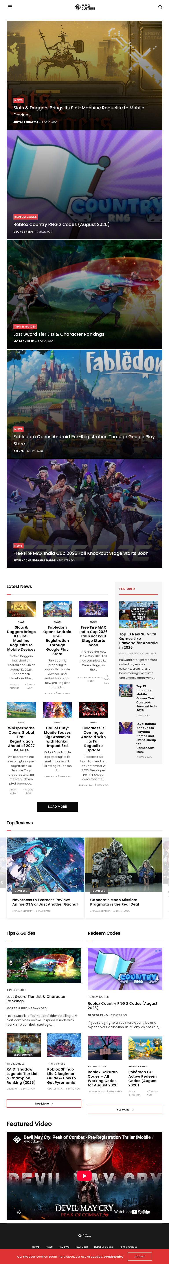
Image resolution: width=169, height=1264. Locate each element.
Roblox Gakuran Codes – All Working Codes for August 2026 (103, 1078)
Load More (57, 806)
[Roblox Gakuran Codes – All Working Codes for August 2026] (105, 1048)
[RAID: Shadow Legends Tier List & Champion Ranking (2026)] (24, 1045)
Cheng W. (49, 776)
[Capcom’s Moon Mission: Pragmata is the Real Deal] (123, 865)
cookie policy (113, 1257)
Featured (81, 1247)
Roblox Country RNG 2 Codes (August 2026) (61, 224)
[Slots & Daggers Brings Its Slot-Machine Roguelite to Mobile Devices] (84, 75)
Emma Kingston (129, 653)
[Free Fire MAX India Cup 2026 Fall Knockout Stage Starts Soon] (84, 513)
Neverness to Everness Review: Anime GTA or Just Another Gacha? (45, 902)
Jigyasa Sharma (25, 122)
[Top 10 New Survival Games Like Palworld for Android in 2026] (138, 614)
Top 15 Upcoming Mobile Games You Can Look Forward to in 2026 (146, 698)
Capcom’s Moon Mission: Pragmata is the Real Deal (114, 902)
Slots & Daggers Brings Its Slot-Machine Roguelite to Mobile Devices (21, 638)
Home (35, 1247)
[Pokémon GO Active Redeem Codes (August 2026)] (146, 1048)
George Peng (23, 231)
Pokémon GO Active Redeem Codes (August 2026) (143, 1078)
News (18, 100)
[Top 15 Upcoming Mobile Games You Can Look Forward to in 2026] (125, 690)
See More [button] (42, 1103)
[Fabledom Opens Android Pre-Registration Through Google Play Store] (84, 404)
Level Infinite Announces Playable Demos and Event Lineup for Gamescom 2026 (146, 738)
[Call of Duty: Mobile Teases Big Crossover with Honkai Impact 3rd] (57, 710)
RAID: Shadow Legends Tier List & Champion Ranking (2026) (22, 1076)
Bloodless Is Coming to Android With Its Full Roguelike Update (93, 739)
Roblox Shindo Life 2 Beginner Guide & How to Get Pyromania (61, 1076)
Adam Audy (13, 791)
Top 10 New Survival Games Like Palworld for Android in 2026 (138, 641)
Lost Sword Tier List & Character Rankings (58, 334)
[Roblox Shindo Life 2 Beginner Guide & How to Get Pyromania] (64, 1045)
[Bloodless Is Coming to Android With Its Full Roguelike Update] (93, 710)
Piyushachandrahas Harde (34, 560)
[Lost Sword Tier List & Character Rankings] (84, 294)
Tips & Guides (25, 326)
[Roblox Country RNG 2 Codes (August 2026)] (84, 184)
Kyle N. (18, 451)
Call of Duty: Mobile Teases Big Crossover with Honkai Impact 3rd (57, 737)
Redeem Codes (25, 217)
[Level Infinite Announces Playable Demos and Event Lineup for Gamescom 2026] (125, 728)
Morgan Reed (23, 341)
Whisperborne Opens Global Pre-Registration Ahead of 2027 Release (21, 739)
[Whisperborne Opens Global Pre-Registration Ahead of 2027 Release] (21, 710)
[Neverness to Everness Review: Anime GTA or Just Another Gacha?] (45, 865)
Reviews (21, 891)
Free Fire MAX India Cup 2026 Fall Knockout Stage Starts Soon (81, 553)
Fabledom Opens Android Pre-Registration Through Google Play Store (57, 640)
